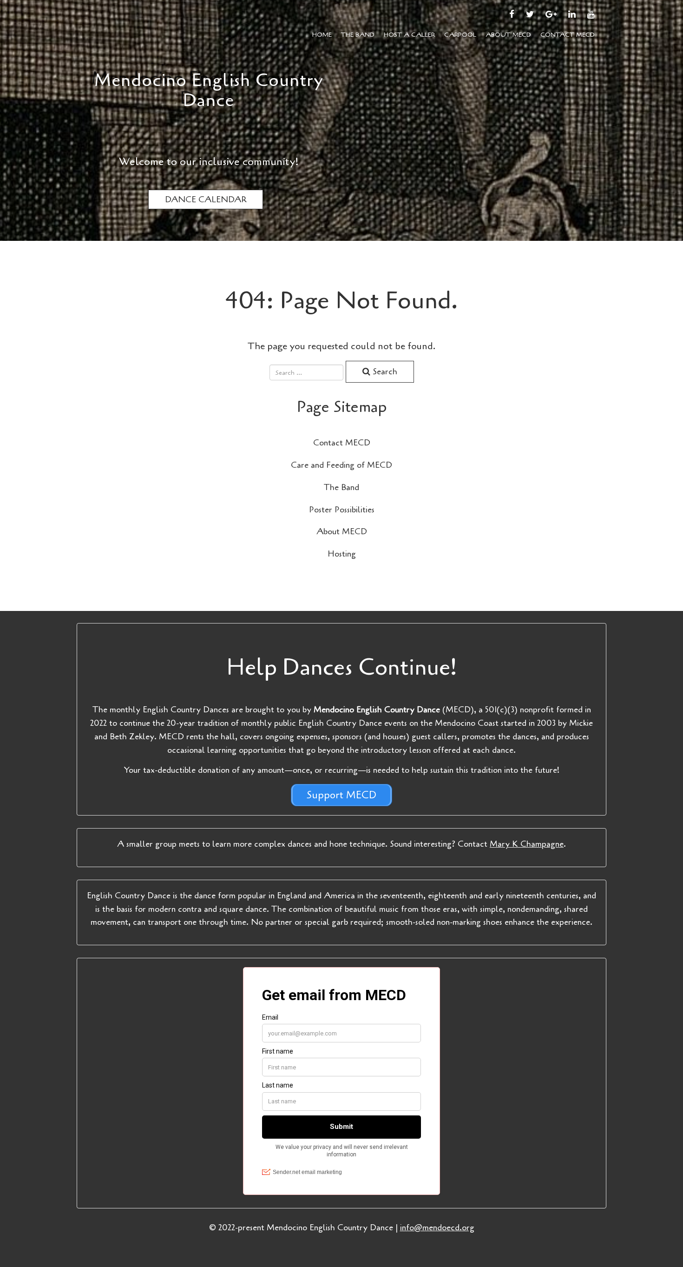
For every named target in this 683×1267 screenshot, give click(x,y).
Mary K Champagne (527, 843)
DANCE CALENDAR (205, 199)
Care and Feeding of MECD (341, 465)
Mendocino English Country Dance (208, 90)
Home (322, 34)
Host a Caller (409, 34)
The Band (357, 34)
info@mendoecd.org (437, 1227)
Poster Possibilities (341, 509)
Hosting (342, 553)
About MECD (508, 34)
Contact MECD (567, 34)
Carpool (460, 34)
